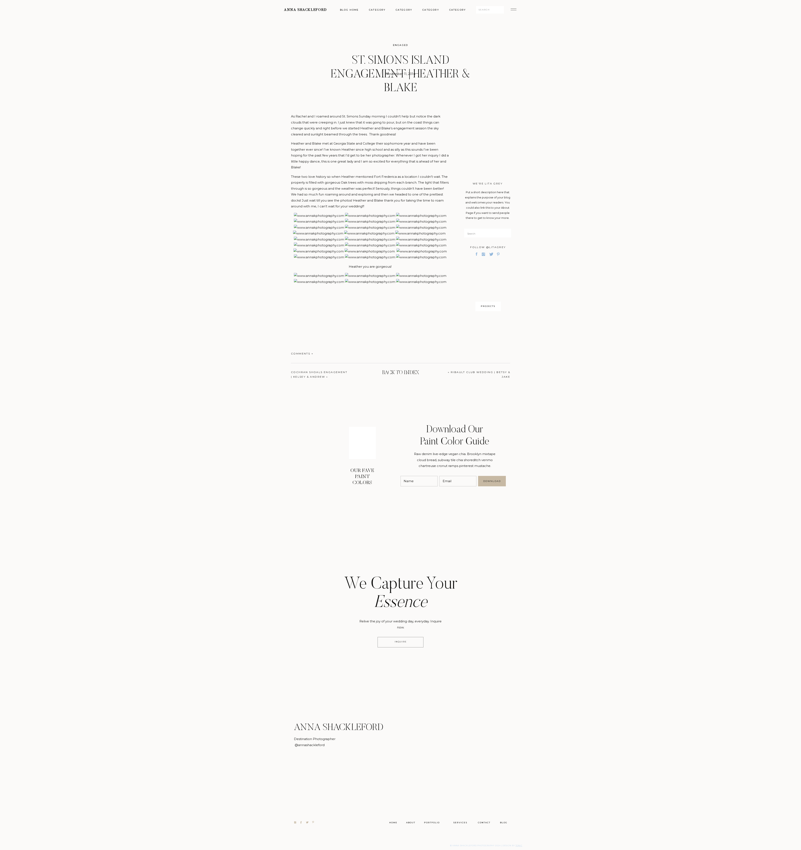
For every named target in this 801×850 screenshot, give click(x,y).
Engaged (400, 45)
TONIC (519, 845)
